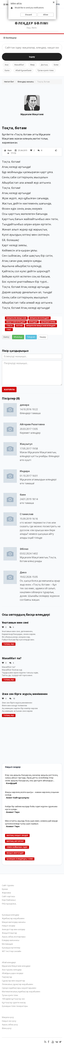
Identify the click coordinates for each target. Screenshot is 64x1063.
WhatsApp (18, 337)
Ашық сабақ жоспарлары (14, 936)
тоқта (9, 325)
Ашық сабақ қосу (10, 1024)
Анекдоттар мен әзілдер (13, 929)
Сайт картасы (8, 896)
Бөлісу (6, 337)
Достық (44, 64)
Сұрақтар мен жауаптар (13, 980)
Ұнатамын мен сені (15, 622)
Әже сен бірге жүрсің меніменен (24, 694)
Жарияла (9, 389)
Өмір (32, 64)
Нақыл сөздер (8, 925)
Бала (7, 70)
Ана (6, 64)
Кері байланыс (9, 900)
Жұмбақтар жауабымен (13, 918)
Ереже (5, 889)
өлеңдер (33, 322)
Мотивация (7, 944)
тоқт (8, 329)
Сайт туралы (8, 885)
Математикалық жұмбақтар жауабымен (21, 991)
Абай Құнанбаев (23, 70)
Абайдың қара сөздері (12, 973)
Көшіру (43, 337)
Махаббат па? (11, 658)
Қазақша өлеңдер (10, 914)
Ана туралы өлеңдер (12, 969)
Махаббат (19, 64)
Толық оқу (8, 644)
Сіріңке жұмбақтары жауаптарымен (19, 988)
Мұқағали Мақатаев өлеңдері (41, 325)
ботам (19, 325)
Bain (10, 150)
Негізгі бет (9, 81)
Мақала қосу (8, 1017)
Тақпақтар (7, 977)
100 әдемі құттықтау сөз (13, 998)
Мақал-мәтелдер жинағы (14, 922)
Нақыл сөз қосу (9, 1021)
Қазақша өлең (48, 322)
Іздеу (32, 56)
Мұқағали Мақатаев (32, 114)
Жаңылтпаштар (9, 933)
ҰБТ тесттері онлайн (11, 951)
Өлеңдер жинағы (26, 81)
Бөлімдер (11, 37)
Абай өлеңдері (9, 962)
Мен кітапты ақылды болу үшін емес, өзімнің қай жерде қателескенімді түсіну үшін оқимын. (31, 822)
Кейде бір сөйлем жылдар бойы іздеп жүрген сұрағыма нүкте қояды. (31, 808)
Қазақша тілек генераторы (15, 1006)
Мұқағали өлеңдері (39, 318)
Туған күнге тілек (46, 70)
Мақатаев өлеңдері (15, 322)
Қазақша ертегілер (11, 947)
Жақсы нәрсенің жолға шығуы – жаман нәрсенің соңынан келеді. (32, 793)
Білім (56, 64)
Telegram (31, 337)
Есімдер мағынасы (10, 940)
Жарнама (6, 892)
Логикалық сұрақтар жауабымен (17, 984)
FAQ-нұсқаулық (9, 903)
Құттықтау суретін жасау (14, 1002)
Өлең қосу (6, 1028)
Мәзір (8, 4)
